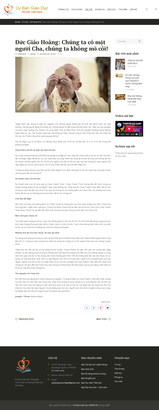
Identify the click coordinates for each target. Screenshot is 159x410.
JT (108, 405)
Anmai (32, 54)
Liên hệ (133, 9)
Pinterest (100, 307)
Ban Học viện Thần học (91, 382)
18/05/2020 (22, 54)
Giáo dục (111, 9)
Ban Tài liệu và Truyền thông (94, 364)
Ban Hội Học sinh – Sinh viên (94, 387)
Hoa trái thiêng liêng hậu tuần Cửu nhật (135, 98)
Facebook (86, 307)
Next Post (101, 319)
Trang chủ (63, 9)
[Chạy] (118, 134)
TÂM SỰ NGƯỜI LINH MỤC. (135, 62)
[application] (129, 129)
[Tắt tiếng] (136, 134)
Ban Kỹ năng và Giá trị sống (93, 373)
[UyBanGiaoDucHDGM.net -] (25, 9)
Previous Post (26, 319)
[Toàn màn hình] (140, 134)
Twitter (93, 307)
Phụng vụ (100, 9)
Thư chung (77, 9)
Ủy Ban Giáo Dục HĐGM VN (86, 405)
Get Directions (57, 371)
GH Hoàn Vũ (35, 22)
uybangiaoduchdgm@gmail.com (65, 382)
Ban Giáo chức (87, 369)
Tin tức (89, 9)
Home (17, 22)
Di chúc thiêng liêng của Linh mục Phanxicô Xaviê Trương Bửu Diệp (133, 80)
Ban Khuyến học (88, 378)
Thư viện (122, 9)
